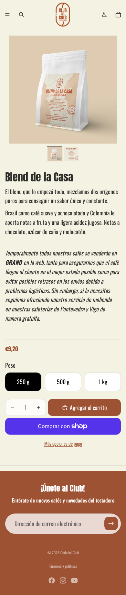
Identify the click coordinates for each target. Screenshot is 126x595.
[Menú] (7, 14)
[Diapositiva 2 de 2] (71, 154)
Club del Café (69, 552)
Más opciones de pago (63, 443)
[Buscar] (21, 14)
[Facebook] (52, 580)
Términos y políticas (63, 566)
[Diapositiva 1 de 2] (54, 154)
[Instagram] (63, 580)
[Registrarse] (111, 523)
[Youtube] (74, 580)
